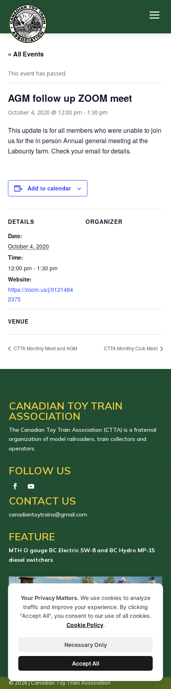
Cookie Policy (84, 624)
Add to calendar (49, 188)
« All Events (26, 53)
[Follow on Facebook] (15, 486)
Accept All (85, 663)
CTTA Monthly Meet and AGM (44, 348)
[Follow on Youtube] (31, 486)
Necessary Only (85, 644)
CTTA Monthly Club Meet (131, 348)
